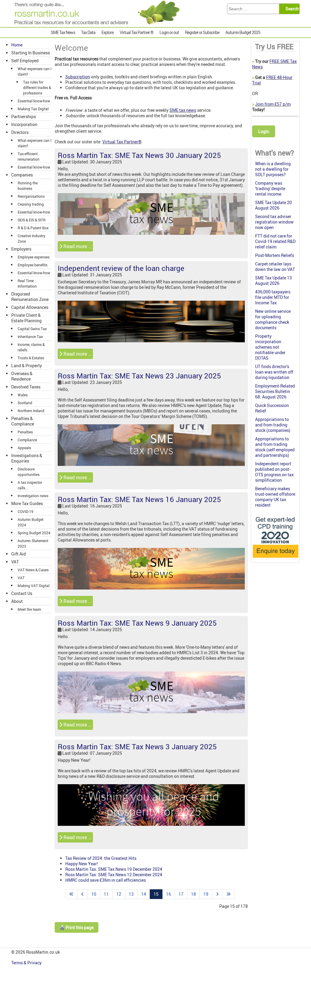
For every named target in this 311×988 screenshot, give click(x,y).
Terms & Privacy (27, 963)
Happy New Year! (81, 864)
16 (168, 894)
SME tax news (182, 110)
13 (131, 894)
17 (181, 894)
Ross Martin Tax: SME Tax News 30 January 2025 (139, 155)
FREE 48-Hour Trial (272, 80)
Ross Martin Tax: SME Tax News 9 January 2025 (137, 623)
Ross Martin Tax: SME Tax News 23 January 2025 (139, 376)
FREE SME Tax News (274, 64)
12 (118, 894)
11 (106, 894)
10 (93, 894)
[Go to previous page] (82, 894)
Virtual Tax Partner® (122, 142)
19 (205, 894)
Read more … (76, 246)
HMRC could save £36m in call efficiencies (105, 880)
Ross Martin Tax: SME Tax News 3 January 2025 (137, 746)
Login (263, 131)
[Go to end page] (228, 894)
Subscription (77, 77)
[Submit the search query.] (291, 9)
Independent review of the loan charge (121, 268)
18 (193, 894)
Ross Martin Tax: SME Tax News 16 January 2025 (139, 499)
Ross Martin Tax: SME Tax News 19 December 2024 (113, 869)
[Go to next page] (217, 894)
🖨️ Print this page (77, 927)
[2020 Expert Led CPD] (275, 559)
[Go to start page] (71, 894)
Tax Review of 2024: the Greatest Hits (100, 858)
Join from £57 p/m (273, 104)
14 (143, 894)
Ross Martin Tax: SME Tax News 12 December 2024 (113, 874)
